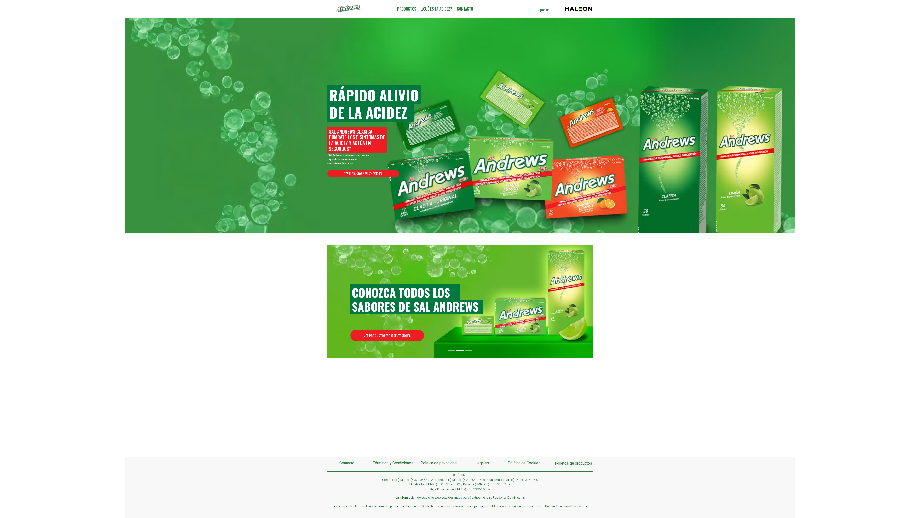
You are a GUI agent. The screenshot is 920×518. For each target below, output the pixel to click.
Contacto (346, 463)
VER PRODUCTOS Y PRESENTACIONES (363, 174)
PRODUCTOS (406, 9)
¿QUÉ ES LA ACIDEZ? (436, 9)
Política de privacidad (438, 463)
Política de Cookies (524, 463)
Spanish (544, 10)
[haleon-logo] (578, 11)
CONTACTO (465, 9)
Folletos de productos (573, 463)
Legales (482, 463)
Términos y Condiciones (393, 463)
